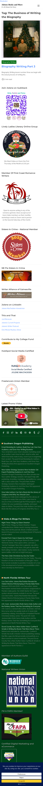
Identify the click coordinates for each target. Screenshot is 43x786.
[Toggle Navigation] (38, 5)
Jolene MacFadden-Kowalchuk (13, 308)
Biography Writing (9, 62)
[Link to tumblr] (34, 433)
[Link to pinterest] (21, 433)
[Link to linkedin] (17, 433)
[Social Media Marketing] (21, 374)
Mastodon (4, 1)
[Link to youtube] (25, 433)
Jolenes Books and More (12, 5)
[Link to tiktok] (39, 433)
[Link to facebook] (3, 433)
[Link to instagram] (8, 433)
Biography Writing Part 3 (18, 66)
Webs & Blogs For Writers (17, 519)
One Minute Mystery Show (11, 330)
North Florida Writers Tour (17, 578)
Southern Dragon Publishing (18, 443)
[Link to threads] (30, 433)
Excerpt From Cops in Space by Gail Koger (17, 538)
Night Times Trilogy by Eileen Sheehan (16, 523)
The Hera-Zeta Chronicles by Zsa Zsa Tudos (18, 556)
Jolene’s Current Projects (11, 323)
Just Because (7, 319)
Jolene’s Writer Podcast (10, 326)
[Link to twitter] (12, 433)
